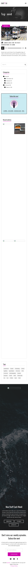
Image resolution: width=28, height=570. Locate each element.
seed (11, 375)
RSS (23, 110)
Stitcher (10, 110)
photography (13, 373)
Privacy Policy (14, 566)
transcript (20, 375)
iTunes (5, 110)
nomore (6, 373)
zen (19, 378)
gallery (5, 370)
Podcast (8, 80)
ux (7, 378)
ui (4, 378)
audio (12, 368)
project (5, 375)
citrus (23, 368)
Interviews (8, 78)
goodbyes (11, 370)
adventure (6, 368)
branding (18, 368)
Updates (8, 83)
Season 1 (6, 26)
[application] (14, 48)
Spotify (13, 525)
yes (16, 378)
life (23, 370)
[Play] (2, 48)
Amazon (9, 521)
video (11, 378)
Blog (6, 76)
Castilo (8, 562)
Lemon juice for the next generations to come (10, 44)
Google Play (17, 110)
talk (15, 375)
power (19, 373)
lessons (18, 370)
